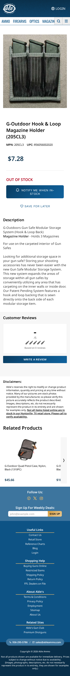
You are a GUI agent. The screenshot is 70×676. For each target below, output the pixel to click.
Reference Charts (35, 544)
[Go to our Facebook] (29, 498)
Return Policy (35, 579)
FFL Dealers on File (35, 583)
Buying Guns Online (35, 566)
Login (35, 552)
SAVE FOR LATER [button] (37, 206)
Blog (35, 548)
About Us (35, 614)
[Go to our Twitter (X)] (35, 498)
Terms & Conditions (35, 597)
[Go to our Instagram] (41, 498)
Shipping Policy (35, 575)
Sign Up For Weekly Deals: (35, 508)
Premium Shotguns (35, 632)
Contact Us (35, 535)
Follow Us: (35, 492)
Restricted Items (35, 570)
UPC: (30, 145)
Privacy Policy (35, 601)
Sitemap (35, 610)
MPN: (10, 145)
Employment (35, 606)
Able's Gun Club (35, 627)
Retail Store (35, 539)
